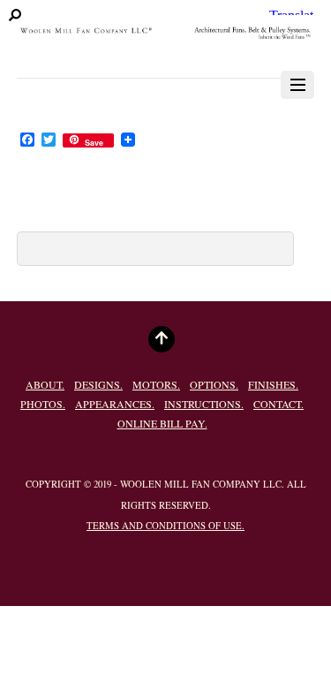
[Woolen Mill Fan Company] (165, 38)
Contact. (278, 404)
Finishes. (273, 384)
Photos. (42, 404)
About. (45, 384)
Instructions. (204, 404)
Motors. (156, 384)
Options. (214, 384)
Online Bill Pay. (162, 423)
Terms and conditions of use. (165, 525)
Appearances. (114, 404)
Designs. (98, 384)
